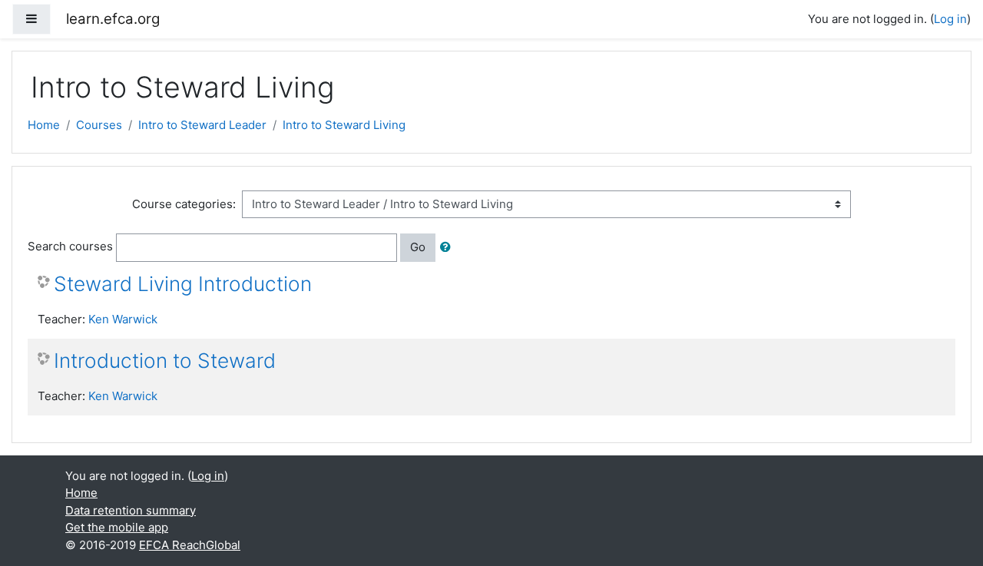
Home (44, 125)
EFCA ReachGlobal (189, 545)
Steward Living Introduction (183, 284)
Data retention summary (130, 510)
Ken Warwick (122, 319)
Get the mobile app (116, 527)
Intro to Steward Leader (202, 125)
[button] (448, 247)
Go (417, 247)
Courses (99, 125)
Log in (950, 19)
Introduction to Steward (165, 360)
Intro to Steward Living (344, 125)
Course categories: (184, 204)
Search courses (70, 246)
